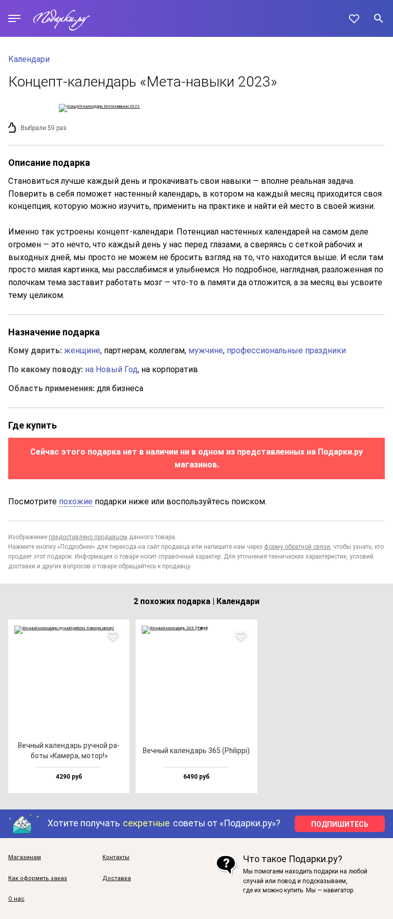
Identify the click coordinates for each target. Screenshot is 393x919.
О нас (16, 899)
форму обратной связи (297, 546)
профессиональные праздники (286, 350)
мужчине (205, 350)
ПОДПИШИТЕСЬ (339, 824)
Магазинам (24, 857)
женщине (82, 350)
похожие (76, 501)
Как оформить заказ (37, 878)
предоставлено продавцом (88, 537)
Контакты (115, 857)
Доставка (116, 878)
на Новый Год (111, 369)
